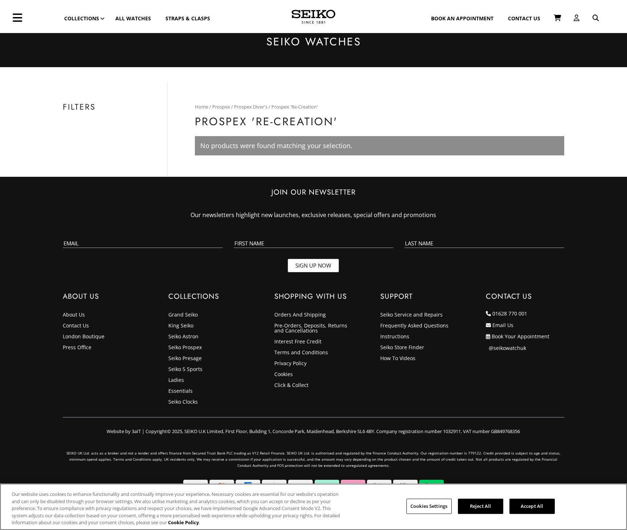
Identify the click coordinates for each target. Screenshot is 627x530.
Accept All (532, 506)
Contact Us (76, 326)
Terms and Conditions (301, 353)
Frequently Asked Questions (414, 326)
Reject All (480, 506)
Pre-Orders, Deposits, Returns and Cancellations (310, 328)
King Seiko (180, 326)
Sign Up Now (313, 265)
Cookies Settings (428, 506)
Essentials (180, 391)
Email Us (502, 325)
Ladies (176, 380)
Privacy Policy (290, 364)
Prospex (221, 106)
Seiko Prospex (185, 348)
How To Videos (397, 359)
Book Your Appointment (520, 336)
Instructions (394, 337)
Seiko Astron (183, 337)
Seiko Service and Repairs (411, 315)
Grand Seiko (183, 315)
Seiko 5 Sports (185, 369)
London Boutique (83, 337)
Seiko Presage (185, 359)
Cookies (283, 375)
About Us (74, 315)
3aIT (136, 431)
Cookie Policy (183, 522)
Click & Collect (291, 385)
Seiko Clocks (183, 402)
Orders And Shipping (300, 315)
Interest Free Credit (297, 342)
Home (201, 106)
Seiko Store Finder (402, 348)
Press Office (77, 348)
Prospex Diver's (250, 106)
